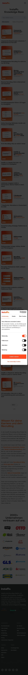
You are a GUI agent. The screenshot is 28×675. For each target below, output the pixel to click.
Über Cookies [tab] (22, 316)
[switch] (24, 340)
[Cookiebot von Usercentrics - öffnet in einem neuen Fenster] (20, 312)
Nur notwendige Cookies (14, 361)
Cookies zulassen (14, 356)
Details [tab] (14, 316)
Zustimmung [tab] (5, 316)
